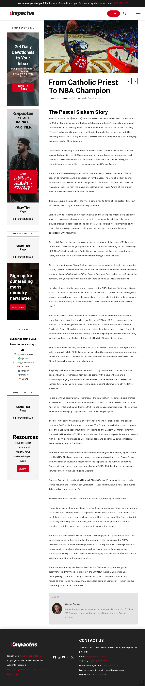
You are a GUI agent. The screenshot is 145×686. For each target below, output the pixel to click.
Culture (59, 98)
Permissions (12, 674)
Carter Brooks (82, 98)
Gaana (25, 378)
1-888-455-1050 (120, 3)
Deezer (25, 374)
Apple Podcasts (25, 354)
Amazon (25, 370)
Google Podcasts (25, 362)
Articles (53, 98)
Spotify (25, 358)
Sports (65, 98)
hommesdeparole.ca (30, 655)
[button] (124, 13)
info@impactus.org (95, 656)
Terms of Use (26, 669)
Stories (71, 98)
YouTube (24, 366)
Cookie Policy (39, 669)
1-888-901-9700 (98, 661)
